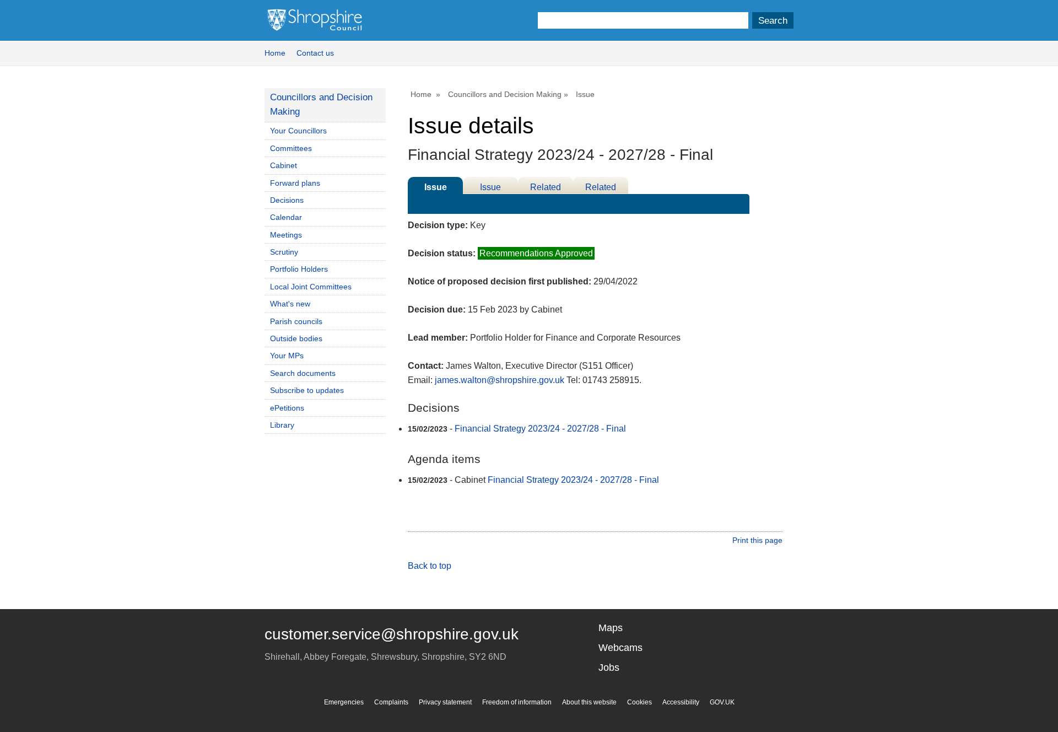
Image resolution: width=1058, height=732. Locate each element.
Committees (291, 148)
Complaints (391, 702)
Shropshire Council (314, 20)
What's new (290, 303)
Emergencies (344, 702)
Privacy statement (445, 702)
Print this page (757, 540)
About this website (589, 702)
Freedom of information (517, 702)
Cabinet (283, 165)
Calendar (286, 217)
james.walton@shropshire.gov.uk (499, 380)
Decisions (287, 200)
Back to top (429, 565)
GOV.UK (722, 702)
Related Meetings (601, 188)
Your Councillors (298, 130)
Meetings (286, 234)
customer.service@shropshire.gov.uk (391, 634)
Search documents (303, 373)
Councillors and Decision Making (505, 94)
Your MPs (287, 355)
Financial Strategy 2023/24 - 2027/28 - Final (540, 428)
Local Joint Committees (311, 286)
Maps (610, 627)
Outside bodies (296, 338)
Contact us (315, 53)
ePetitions (287, 407)
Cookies (639, 702)
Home (274, 53)
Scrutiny (284, 251)
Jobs (608, 667)
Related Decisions (545, 188)
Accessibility (680, 702)
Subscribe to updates (307, 390)
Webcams (620, 647)
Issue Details (435, 188)
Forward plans (295, 183)
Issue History (490, 188)
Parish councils (296, 321)
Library (282, 425)
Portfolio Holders (299, 269)
